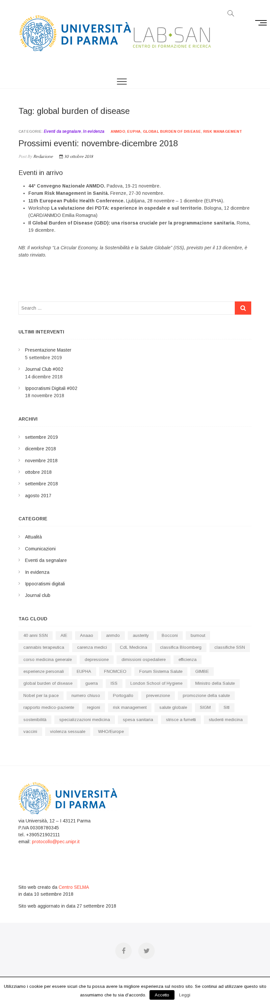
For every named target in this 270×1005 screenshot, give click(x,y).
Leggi (184, 994)
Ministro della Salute (215, 683)
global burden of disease (172, 131)
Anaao (86, 635)
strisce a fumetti (181, 719)
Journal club (37, 595)
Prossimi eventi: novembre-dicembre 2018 (98, 143)
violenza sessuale (67, 731)
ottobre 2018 (38, 472)
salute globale (173, 707)
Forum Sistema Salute (160, 671)
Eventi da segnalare (62, 131)
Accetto (162, 994)
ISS (114, 683)
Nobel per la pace (41, 695)
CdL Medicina (133, 647)
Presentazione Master (48, 350)
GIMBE (202, 671)
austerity (141, 635)
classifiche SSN (229, 647)
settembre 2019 (41, 437)
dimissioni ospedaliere (144, 659)
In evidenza (93, 131)
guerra (91, 683)
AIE (64, 635)
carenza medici (92, 647)
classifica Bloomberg (181, 647)
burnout (198, 635)
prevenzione (158, 695)
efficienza (187, 659)
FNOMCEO (115, 671)
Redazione (42, 156)
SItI (227, 707)
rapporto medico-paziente (48, 707)
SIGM (205, 707)
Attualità (33, 536)
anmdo (118, 131)
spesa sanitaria (138, 719)
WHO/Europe (111, 731)
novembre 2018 (41, 460)
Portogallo (123, 695)
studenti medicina (226, 719)
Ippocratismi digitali (45, 583)
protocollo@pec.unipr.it (56, 841)
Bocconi (170, 635)
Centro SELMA (74, 887)
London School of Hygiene (156, 683)
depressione (97, 659)
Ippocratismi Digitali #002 (51, 388)
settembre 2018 (41, 483)
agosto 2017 (38, 495)
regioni (93, 707)
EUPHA (134, 131)
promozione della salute (206, 695)
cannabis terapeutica (43, 647)
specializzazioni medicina (84, 719)
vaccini (30, 731)
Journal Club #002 (44, 369)
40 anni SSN (35, 635)
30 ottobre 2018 (78, 156)
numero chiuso (85, 695)
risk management (222, 131)
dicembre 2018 (40, 448)
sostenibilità (34, 719)
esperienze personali (43, 671)
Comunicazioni (40, 548)
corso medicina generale (47, 659)
